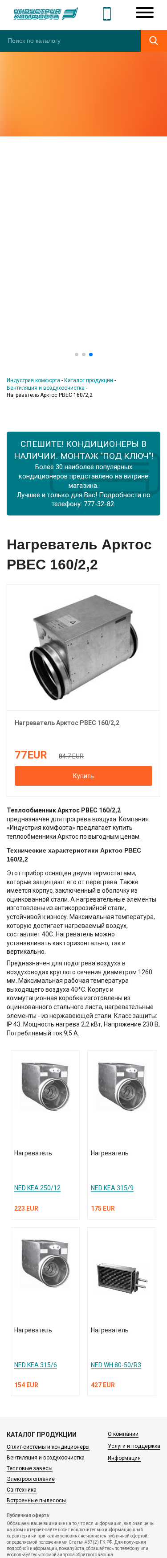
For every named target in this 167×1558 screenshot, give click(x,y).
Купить (83, 775)
